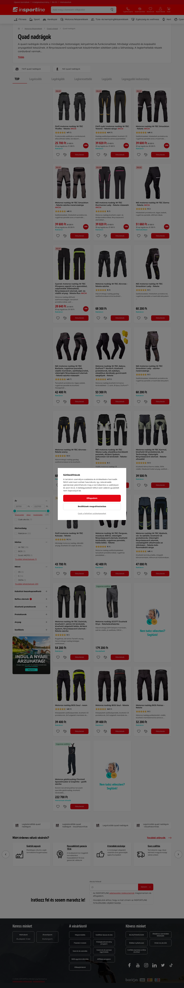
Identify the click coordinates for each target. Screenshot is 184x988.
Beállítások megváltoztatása (92, 506)
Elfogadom (92, 498)
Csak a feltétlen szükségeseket (92, 513)
